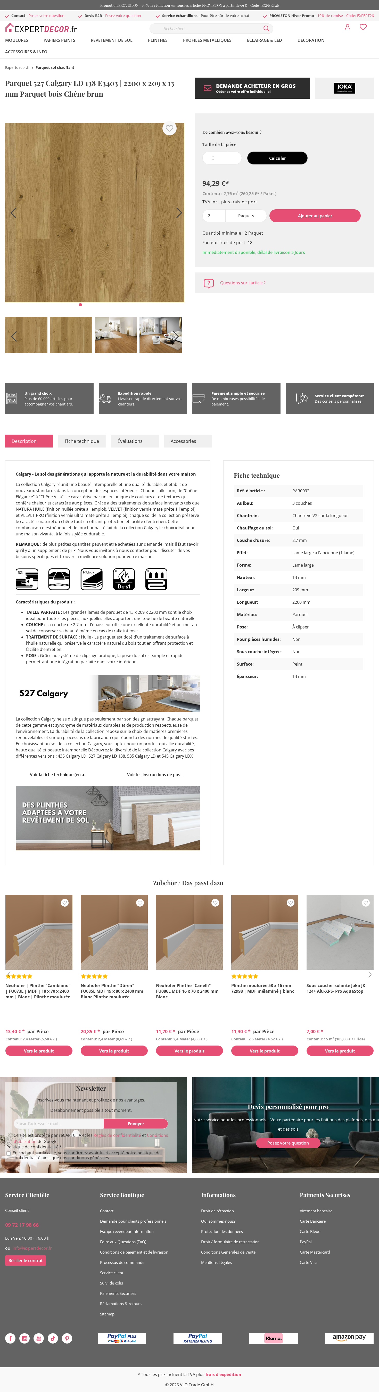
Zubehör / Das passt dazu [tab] (188, 883)
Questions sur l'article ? (243, 283)
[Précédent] (11, 214)
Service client (111, 1272)
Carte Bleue (310, 1231)
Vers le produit (39, 1051)
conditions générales (88, 1158)
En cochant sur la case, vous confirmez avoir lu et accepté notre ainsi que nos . (87, 1155)
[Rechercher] (266, 28)
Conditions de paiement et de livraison (134, 1252)
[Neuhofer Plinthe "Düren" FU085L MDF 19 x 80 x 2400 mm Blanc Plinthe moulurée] (114, 932)
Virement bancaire (316, 1210)
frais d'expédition (223, 1374)
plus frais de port (239, 202)
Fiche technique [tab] (82, 441)
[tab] (29, 441)
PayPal (306, 1241)
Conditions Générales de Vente (228, 1252)
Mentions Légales (216, 1262)
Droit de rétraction (217, 1210)
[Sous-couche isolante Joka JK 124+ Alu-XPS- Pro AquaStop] (340, 932)
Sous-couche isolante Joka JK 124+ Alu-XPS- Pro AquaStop (336, 988)
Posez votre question (46, 15)
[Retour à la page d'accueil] (44, 27)
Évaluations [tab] (130, 441)
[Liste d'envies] (363, 28)
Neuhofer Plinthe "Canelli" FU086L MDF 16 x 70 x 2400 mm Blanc (187, 991)
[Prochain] (178, 214)
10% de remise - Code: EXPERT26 (345, 15)
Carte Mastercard (315, 1252)
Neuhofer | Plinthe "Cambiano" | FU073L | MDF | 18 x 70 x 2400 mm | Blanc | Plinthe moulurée (38, 991)
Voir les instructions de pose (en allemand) (158, 774)
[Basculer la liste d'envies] (169, 128)
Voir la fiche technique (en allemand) (61, 774)
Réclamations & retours (121, 1303)
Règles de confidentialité (117, 1135)
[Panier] (376, 23)
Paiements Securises (118, 1293)
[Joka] (344, 88)
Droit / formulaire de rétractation (230, 1241)
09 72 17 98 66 (22, 1225)
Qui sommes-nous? (218, 1221)
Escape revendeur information (127, 1231)
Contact (106, 1210)
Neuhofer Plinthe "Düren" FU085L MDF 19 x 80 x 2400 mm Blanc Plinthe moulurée (112, 991)
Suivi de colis (111, 1283)
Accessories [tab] (183, 441)
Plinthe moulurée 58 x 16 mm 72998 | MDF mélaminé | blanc (262, 988)
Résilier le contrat (26, 1260)
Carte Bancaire (313, 1221)
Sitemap (107, 1313)
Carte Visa (308, 1262)
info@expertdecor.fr (32, 1248)
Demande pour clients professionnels (133, 1221)
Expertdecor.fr (17, 67)
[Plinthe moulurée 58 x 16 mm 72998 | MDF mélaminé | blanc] (264, 932)
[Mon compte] (347, 28)
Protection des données (222, 1231)
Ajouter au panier (315, 216)
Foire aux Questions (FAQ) (123, 1241)
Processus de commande (122, 1262)
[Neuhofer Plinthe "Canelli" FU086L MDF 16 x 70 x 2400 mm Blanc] (189, 932)
